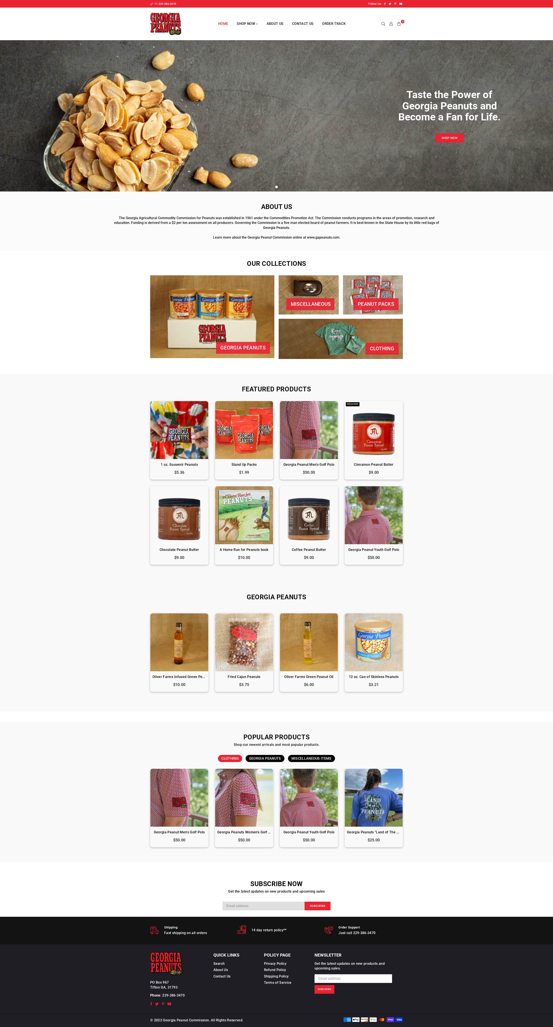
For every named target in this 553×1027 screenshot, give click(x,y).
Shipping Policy (276, 976)
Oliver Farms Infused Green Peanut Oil (179, 677)
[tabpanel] (276, 115)
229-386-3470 (173, 995)
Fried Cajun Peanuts (244, 677)
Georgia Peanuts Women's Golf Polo (244, 832)
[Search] (383, 24)
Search (219, 964)
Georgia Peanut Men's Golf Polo (309, 464)
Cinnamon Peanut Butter (373, 464)
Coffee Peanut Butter (309, 550)
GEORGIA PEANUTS (265, 758)
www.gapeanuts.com (323, 237)
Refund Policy (275, 970)
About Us (275, 24)
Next (411, 655)
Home (223, 24)
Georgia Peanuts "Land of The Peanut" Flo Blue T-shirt (373, 832)
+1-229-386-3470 (165, 3)
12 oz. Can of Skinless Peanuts (374, 677)
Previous (142, 655)
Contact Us (302, 24)
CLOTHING (230, 758)
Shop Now (246, 24)
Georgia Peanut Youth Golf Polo (373, 550)
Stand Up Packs (244, 464)
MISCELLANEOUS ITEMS (311, 758)
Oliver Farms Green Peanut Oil (308, 677)
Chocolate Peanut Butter (179, 550)
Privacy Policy (275, 964)
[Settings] (391, 24)
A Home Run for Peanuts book (244, 550)
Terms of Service (278, 983)
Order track (334, 24)
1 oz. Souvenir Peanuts (179, 464)
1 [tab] (277, 187)
